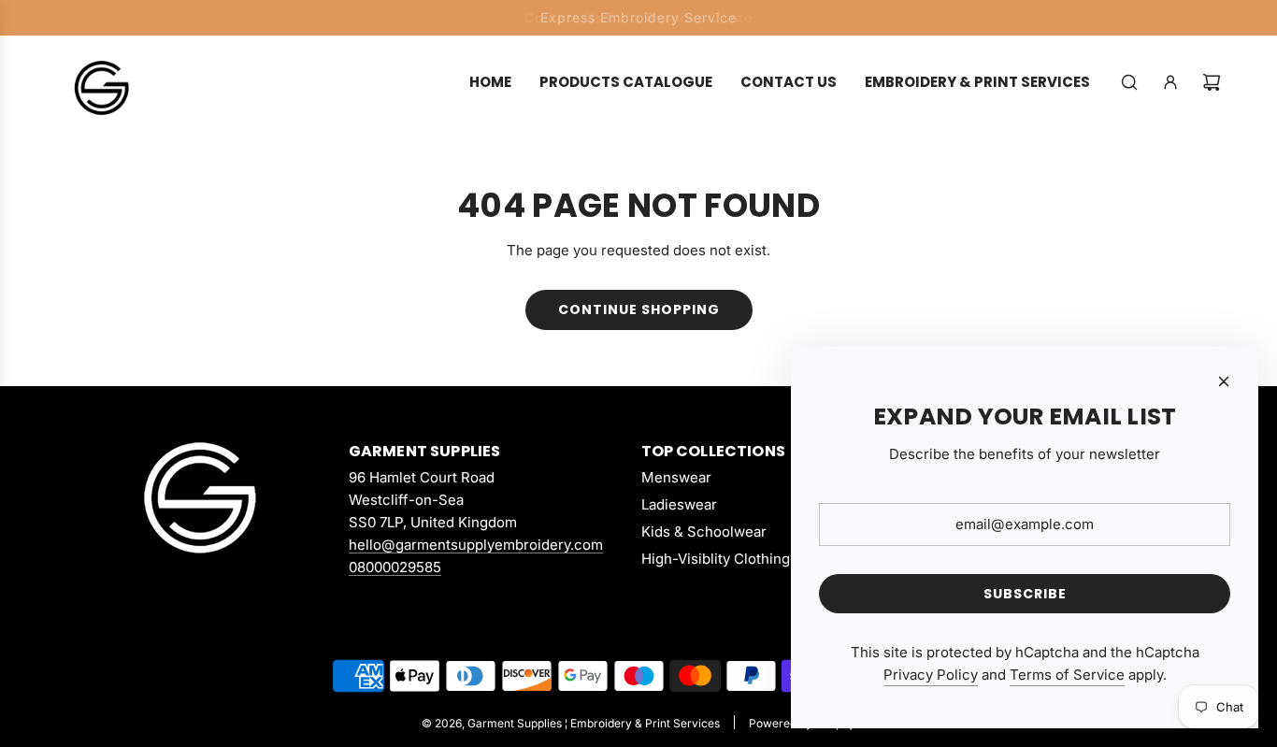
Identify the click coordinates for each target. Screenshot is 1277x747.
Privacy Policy (930, 674)
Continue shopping (639, 309)
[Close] (1223, 381)
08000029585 (395, 567)
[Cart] (1211, 82)
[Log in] (1170, 82)
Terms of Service (1067, 674)
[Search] (1129, 82)
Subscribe (1025, 593)
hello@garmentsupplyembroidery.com (476, 544)
